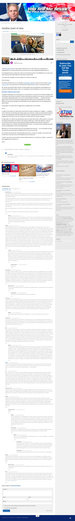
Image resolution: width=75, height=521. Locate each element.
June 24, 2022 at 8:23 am (16, 312)
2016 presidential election (60, 216)
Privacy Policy (25, 517)
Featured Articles (7, 22)
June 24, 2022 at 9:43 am (13, 362)
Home (2, 1)
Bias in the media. (6, 173)
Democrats (59, 222)
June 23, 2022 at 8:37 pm (16, 270)
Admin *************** (60, 245)
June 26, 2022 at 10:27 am (14, 396)
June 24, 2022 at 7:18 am (16, 250)
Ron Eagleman (16, 485)
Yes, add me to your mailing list (10, 508)
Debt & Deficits (59, 221)
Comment (5, 489)
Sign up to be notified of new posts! (18, 1)
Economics (68, 224)
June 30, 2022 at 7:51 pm (27, 441)
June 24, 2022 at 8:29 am (19, 285)
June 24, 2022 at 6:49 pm (22, 292)
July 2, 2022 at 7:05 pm (19, 464)
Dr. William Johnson (60, 181)
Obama (62, 232)
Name (4, 497)
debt (72, 219)
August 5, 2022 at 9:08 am (13, 471)
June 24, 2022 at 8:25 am (22, 264)
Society (69, 233)
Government (70, 226)
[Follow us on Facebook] (70, 518)
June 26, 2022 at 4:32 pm (16, 345)
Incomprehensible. (66, 174)
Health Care (58, 227)
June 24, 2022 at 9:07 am (12, 328)
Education (62, 226)
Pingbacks (16, 188)
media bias (58, 232)
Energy (65, 226)
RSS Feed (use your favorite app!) (63, 54)
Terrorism (62, 235)
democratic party (68, 221)
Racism (62, 233)
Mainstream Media (68, 230)
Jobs (68, 229)
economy (58, 226)
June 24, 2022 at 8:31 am (16, 215)
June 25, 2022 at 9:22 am (17, 388)
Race (59, 233)
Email (30, 497)
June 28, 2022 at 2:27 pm (20, 409)
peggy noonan (27, 149)
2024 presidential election (9, 149)
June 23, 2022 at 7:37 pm (14, 225)
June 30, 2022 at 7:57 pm (27, 450)
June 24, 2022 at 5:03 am (16, 298)
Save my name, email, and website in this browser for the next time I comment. (20, 505)
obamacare (67, 232)
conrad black (16, 149)
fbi (67, 226)
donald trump (21, 149)
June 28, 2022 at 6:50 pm (22, 427)
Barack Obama (67, 218)
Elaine (6, 362)
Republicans (65, 233)
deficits (63, 221)
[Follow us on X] (72, 518)
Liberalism (62, 230)
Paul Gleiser (6, 31)
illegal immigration (59, 229)
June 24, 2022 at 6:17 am (16, 318)
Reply (6, 213)
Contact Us (7, 1)
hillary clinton (65, 227)
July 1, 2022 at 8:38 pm (14, 454)
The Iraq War (66, 235)
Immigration (65, 229)
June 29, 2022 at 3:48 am (22, 434)
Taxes (59, 235)
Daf (43, 177)
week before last (8, 68)
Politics (71, 232)
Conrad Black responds (28, 83)
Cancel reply (49, 510)
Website (4, 501)
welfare (69, 235)
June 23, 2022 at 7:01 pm (17, 192)
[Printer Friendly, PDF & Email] (27, 145)
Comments (7, 188)
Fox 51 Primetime (17, 22)
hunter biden (70, 227)
